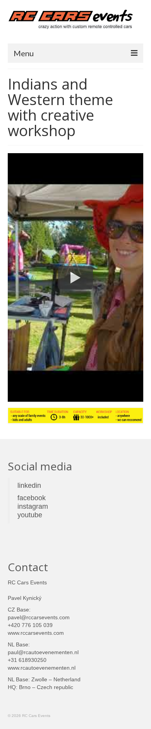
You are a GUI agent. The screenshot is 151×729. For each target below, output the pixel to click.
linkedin (29, 485)
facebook (31, 498)
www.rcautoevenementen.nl (42, 668)
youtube (30, 515)
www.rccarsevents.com (36, 633)
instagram (32, 506)
